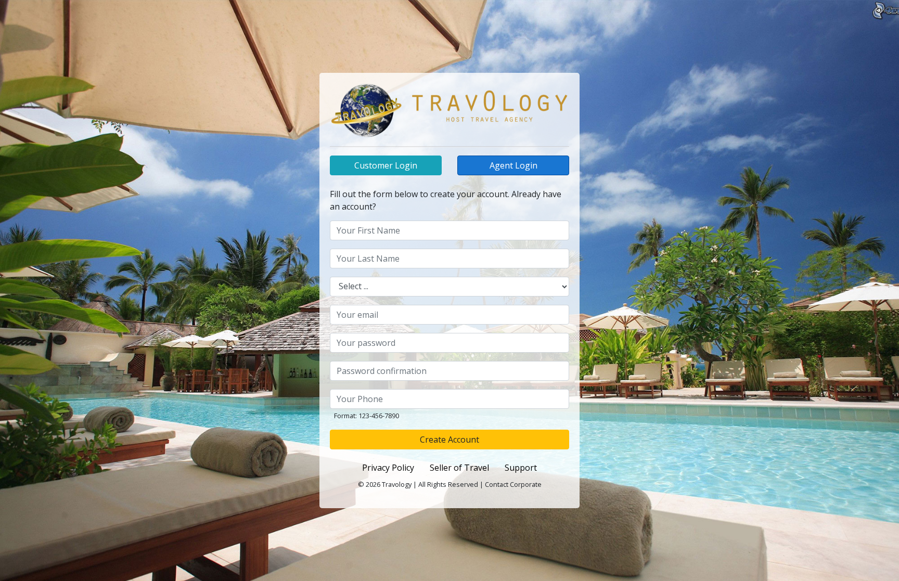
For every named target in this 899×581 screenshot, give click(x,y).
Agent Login (513, 165)
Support (521, 467)
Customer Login (385, 165)
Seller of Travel (459, 467)
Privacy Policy (388, 467)
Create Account (449, 439)
